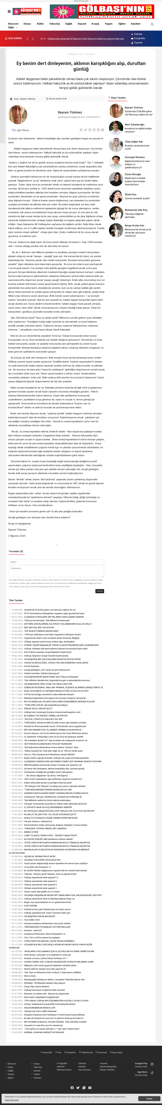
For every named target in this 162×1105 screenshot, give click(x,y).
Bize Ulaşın (117, 1052)
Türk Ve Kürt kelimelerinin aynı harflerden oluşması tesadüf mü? (47, 779)
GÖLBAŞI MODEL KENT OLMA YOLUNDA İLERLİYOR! (42, 684)
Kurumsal (102, 1052)
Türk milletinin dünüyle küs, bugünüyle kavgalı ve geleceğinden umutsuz (51, 680)
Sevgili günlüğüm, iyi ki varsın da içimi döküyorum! (41, 670)
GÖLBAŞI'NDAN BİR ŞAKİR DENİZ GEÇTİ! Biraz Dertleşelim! (45, 676)
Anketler (61, 1066)
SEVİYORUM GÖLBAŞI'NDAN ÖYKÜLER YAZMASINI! (42, 744)
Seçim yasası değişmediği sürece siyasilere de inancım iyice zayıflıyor (50, 863)
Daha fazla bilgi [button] (12, 1100)
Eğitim (122, 23)
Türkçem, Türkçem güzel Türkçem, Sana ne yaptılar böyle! (44, 874)
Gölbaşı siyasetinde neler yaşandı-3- (34, 881)
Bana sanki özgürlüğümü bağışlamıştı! (35, 997)
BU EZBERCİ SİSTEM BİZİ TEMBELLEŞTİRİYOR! (40, 715)
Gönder (100, 591)
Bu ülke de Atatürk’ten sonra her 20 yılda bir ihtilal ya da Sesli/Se (47, 1018)
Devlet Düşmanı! (25, 666)
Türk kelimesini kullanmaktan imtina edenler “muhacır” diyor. (45, 747)
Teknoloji (54, 23)
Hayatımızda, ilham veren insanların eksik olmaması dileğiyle (45, 638)
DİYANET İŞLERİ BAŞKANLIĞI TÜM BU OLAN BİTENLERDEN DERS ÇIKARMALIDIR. (55, 645)
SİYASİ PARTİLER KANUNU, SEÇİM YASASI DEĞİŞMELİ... (44, 941)
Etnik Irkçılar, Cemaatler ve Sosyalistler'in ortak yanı (41, 954)
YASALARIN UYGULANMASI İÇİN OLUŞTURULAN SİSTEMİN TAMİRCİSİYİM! (53, 951)
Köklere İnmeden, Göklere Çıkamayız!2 (35, 673)
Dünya (27, 23)
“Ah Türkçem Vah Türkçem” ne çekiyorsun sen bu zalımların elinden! (49, 786)
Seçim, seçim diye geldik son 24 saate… (36, 891)
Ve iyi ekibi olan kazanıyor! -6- (31, 867)
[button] (29, 40)
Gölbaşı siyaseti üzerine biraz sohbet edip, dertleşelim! (43, 641)
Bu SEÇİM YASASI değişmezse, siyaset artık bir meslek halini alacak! (49, 870)
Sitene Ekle (47, 1052)
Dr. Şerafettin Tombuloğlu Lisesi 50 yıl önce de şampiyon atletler (47, 736)
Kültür (40, 23)
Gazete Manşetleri (108, 1066)
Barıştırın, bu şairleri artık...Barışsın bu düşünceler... (41, 993)
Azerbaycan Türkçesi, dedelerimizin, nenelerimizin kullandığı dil (47, 796)
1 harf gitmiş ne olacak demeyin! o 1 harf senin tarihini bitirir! (45, 1028)
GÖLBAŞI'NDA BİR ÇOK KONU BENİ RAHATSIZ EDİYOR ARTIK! (46, 659)
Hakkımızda (87, 1052)
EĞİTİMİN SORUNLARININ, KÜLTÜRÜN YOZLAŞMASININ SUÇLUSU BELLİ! (52, 624)
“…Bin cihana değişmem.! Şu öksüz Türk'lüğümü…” (41, 775)
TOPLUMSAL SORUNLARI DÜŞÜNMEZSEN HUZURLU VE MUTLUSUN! (50, 1000)
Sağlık (68, 23)
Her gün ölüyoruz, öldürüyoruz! (32, 821)
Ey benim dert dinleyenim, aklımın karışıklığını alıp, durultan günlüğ (48, 768)
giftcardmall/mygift (81, 1)
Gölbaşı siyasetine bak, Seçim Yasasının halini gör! (41, 912)
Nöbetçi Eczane (64, 1069)
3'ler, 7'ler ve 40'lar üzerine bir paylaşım (36, 937)
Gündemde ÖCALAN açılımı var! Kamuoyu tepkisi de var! (44, 609)
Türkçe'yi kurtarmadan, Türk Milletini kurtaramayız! (41, 620)
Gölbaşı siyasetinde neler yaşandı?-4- (35, 877)
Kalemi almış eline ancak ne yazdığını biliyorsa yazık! (42, 782)
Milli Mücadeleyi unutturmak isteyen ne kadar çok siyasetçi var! (47, 765)
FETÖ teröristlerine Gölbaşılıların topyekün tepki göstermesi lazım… (49, 613)
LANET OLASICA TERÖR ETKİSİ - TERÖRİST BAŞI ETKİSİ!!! (44, 835)
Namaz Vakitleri (107, 1069)
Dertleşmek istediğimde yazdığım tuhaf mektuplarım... (43, 772)
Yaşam (108, 23)
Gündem (135, 23)
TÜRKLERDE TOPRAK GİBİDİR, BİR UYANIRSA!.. (40, 828)
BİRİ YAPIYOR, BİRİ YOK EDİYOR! (33, 627)
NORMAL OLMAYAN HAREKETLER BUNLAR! (38, 1032)
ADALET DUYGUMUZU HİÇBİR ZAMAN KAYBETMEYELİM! (45, 818)
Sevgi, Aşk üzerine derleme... (31, 986)
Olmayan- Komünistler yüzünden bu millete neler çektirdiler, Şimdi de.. (49, 803)
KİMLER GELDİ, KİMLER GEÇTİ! (32, 708)
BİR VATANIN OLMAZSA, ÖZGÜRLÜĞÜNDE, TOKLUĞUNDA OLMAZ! (49, 1022)
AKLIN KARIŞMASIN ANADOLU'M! (33, 1007)
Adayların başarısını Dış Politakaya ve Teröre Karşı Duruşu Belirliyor (48, 1014)
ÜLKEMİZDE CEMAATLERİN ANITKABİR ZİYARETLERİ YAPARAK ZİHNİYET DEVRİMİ (56, 761)
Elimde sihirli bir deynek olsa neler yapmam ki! (39, 969)
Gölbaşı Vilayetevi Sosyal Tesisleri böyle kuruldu (40, 655)
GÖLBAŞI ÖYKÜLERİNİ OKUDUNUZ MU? (36, 860)
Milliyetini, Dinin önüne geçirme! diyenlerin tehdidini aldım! (44, 965)
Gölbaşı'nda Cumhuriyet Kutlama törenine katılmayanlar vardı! (46, 712)
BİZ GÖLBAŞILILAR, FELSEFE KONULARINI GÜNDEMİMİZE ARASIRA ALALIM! (53, 701)
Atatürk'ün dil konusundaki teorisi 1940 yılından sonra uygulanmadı (49, 726)
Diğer (11, 27)
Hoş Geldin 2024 (26, 919)
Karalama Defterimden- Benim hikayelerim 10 (38, 934)
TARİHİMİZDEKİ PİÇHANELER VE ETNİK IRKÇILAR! (41, 927)
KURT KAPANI (24, 905)
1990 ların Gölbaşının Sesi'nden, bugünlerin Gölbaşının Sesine (46, 634)
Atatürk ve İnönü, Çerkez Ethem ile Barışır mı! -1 (40, 958)
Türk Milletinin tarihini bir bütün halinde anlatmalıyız (41, 800)
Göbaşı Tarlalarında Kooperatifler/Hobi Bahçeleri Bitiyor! (44, 1004)
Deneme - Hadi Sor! (27, 930)
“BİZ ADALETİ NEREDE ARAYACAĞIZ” (35, 631)
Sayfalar (82, 1066)
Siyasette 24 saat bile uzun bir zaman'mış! (37, 1025)
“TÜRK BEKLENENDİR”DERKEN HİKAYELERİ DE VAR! (42, 789)
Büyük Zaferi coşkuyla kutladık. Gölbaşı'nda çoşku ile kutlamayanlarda (50, 758)
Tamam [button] (149, 1099)
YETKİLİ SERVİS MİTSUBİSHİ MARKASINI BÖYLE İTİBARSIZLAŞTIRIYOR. (51, 846)
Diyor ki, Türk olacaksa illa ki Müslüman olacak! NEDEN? (43, 754)
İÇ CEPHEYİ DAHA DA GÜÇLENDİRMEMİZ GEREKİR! (42, 807)
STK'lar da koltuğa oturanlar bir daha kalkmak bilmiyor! (43, 694)
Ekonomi (13, 23)
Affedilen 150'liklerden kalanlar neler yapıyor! (38, 983)
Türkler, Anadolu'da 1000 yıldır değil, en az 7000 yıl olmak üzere (47, 751)
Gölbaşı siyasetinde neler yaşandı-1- (34, 888)
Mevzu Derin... (24, 976)
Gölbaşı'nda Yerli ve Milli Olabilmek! (34, 1011)
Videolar (138, 34)
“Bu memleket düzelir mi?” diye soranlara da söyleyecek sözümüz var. (50, 740)
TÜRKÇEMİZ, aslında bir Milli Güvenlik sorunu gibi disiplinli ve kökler (49, 722)
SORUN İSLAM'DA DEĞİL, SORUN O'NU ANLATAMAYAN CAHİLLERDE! (50, 662)
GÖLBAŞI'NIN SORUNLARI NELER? (34, 916)
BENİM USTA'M (25, 832)
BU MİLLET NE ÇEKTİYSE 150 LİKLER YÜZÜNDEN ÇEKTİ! (44, 814)
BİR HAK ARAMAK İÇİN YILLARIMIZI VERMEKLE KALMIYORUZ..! (47, 729)
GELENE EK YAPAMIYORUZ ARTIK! (34, 856)
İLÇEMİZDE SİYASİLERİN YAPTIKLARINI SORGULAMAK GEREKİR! (48, 617)
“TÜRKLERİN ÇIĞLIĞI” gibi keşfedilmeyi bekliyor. (40, 705)
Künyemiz (71, 1052)
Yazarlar (138, 42)
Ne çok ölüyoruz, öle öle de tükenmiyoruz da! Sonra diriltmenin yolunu (50, 733)
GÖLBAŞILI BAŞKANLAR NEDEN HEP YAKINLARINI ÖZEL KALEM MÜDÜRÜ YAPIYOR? (57, 895)
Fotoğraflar (139, 38)
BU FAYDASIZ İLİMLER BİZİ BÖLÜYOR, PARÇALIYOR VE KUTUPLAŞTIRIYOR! (53, 811)
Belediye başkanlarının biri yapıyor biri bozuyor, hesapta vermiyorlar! (49, 698)
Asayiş (95, 23)
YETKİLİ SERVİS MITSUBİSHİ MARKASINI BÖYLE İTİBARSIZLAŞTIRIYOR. (51, 842)
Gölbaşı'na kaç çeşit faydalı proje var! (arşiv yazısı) (41, 909)
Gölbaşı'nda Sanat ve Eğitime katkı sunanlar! (38, 990)
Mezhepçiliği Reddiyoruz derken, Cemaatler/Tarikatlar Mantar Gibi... (49, 979)
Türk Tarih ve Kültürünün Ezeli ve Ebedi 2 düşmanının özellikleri (46, 972)
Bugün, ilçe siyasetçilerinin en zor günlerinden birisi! (41, 902)
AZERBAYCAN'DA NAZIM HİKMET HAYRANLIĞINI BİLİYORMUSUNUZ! (50, 793)
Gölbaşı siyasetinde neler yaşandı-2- (34, 884)
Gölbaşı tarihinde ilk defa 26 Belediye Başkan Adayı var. (43, 898)
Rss (59, 1052)
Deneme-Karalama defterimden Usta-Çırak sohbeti (41, 923)
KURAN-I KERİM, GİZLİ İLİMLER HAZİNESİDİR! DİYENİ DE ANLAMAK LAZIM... (53, 961)
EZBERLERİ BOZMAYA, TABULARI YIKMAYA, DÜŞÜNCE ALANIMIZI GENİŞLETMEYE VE (57, 687)
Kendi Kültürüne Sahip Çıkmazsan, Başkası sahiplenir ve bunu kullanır (49, 825)
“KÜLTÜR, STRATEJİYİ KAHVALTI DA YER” (37, 719)
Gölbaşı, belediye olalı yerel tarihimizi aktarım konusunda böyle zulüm (50, 648)
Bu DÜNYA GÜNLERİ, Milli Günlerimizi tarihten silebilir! (42, 839)
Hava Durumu (84, 1069)
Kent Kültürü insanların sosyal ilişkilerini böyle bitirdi (41, 652)
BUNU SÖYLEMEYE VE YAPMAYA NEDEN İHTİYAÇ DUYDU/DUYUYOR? (50, 691)
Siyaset (82, 23)
